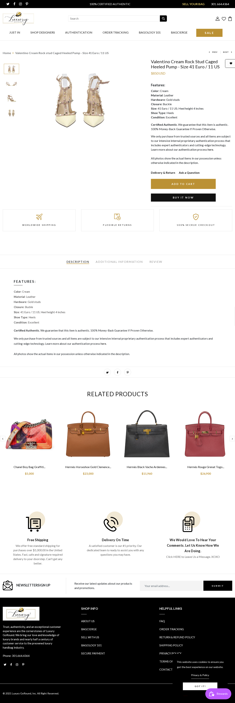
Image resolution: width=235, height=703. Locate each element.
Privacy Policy (170, 653)
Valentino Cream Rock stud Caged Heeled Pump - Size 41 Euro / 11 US (62, 53)
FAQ (162, 621)
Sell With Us (90, 637)
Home (7, 53)
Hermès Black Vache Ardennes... (147, 467)
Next (226, 52)
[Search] (163, 18)
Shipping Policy (171, 645)
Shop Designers (42, 32)
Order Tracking (116, 32)
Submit (218, 585)
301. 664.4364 (220, 4)
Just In (14, 32)
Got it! (200, 686)
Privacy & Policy (200, 675)
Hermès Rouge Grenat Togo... (205, 467)
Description (77, 261)
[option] (11, 69)
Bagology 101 (150, 32)
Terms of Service (172, 661)
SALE (209, 32)
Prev (215, 52)
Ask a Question (189, 172)
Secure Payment (93, 653)
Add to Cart (183, 183)
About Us (88, 621)
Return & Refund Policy (177, 637)
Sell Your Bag (193, 4)
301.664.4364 (21, 655)
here (210, 149)
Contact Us (167, 669)
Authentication (78, 32)
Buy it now (183, 197)
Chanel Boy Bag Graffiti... (29, 467)
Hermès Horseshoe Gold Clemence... (88, 467)
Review (155, 261)
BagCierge (179, 32)
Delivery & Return (163, 172)
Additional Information (119, 261)
